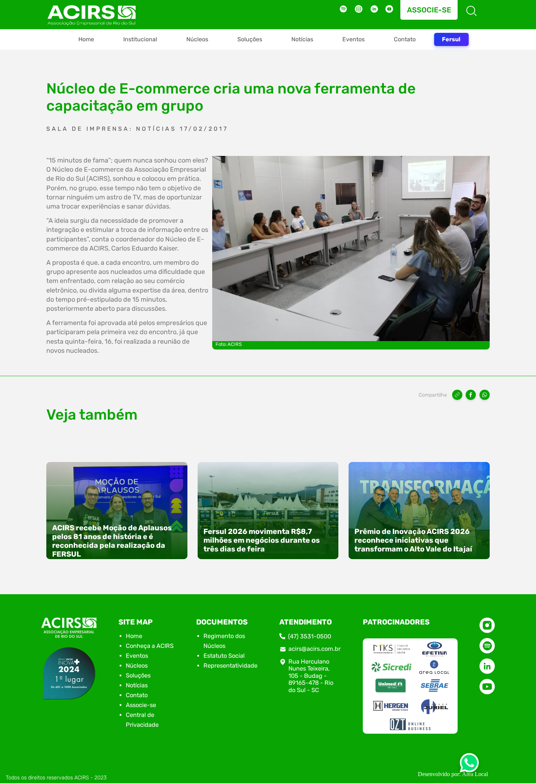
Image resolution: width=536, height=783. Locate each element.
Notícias (302, 39)
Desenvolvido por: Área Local (453, 774)
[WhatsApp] (484, 395)
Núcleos (197, 39)
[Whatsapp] (469, 765)
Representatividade (230, 665)
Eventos (353, 39)
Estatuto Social (224, 655)
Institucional (140, 39)
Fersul (451, 39)
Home (86, 39)
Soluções (249, 39)
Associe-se (429, 9)
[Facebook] (471, 395)
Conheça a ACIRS (150, 645)
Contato (405, 39)
